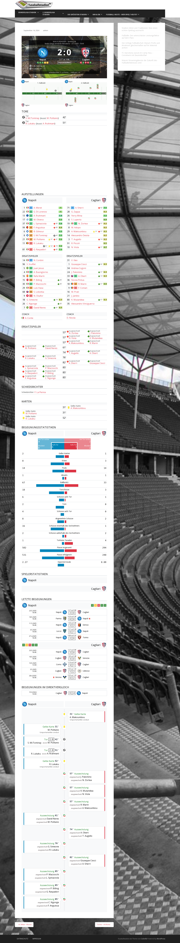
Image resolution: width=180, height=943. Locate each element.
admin (45, 30)
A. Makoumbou (78, 231)
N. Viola (75, 247)
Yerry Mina (76, 215)
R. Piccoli (75, 243)
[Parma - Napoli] (64, 618)
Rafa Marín (39, 276)
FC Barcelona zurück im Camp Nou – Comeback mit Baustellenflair (137, 54)
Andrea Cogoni (78, 268)
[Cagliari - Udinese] (64, 671)
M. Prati (75, 291)
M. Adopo (76, 227)
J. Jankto (75, 295)
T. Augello (76, 239)
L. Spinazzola (40, 223)
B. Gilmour (39, 231)
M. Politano (52, 118)
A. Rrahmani (49, 123)
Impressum (37, 939)
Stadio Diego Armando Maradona (57, 44)
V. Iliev (74, 260)
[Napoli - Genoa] (64, 625)
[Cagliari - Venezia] (64, 658)
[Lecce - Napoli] (64, 631)
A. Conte (29, 318)
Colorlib (144, 939)
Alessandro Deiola (80, 235)
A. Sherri (79, 207)
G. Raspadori (40, 249)
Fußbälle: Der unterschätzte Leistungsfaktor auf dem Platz (140, 36)
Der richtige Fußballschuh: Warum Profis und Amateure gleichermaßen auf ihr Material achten (141, 45)
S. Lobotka (39, 291)
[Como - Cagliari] (64, 664)
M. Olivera (38, 219)
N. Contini (38, 260)
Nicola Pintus (77, 280)
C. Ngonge (32, 303)
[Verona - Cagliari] (64, 677)
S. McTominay (33, 118)
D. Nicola (71, 317)
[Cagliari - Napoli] (64, 693)
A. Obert (82, 276)
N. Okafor (38, 295)
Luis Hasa (38, 287)
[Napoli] (43, 55)
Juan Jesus (39, 268)
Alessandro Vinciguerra (82, 303)
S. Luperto (76, 219)
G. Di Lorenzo (40, 211)
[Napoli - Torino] (64, 637)
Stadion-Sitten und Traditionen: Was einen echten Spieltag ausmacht (139, 29)
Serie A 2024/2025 (59, 42)
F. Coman (82, 287)
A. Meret (38, 207)
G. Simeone (32, 299)
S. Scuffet (31, 264)
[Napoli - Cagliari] (64, 612)
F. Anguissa (39, 227)
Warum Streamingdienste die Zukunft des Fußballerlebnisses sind (139, 61)
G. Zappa (75, 211)
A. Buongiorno (41, 272)
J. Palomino (76, 272)
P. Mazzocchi (40, 283)
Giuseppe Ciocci (79, 264)
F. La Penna (40, 392)
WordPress (161, 939)
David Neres (40, 307)
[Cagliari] (86, 55)
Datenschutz (22, 939)
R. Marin (82, 283)
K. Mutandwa (77, 299)
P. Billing (38, 280)
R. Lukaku (31, 123)
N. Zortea (83, 223)
